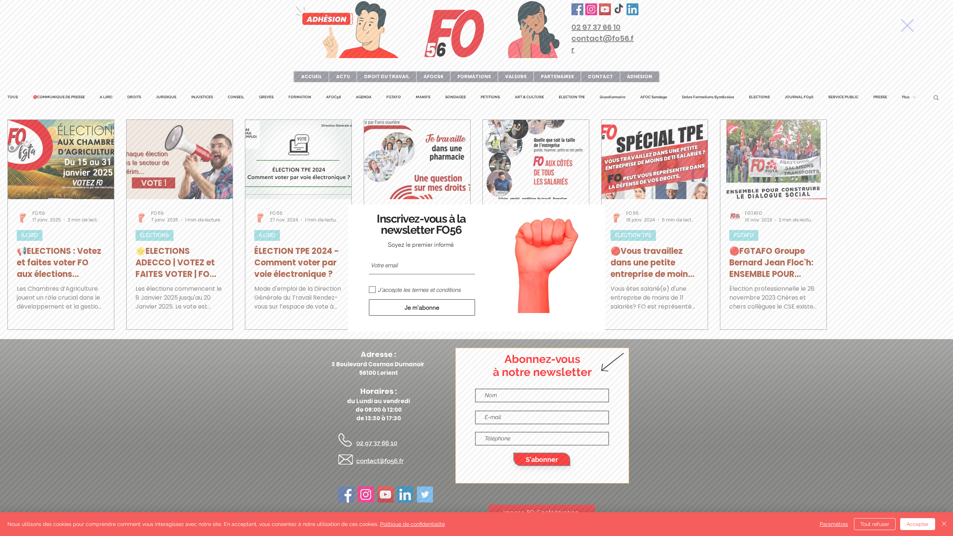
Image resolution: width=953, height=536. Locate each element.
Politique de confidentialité (412, 524)
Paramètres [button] (834, 524)
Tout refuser (874, 524)
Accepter (917, 524)
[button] (907, 25)
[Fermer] (944, 524)
